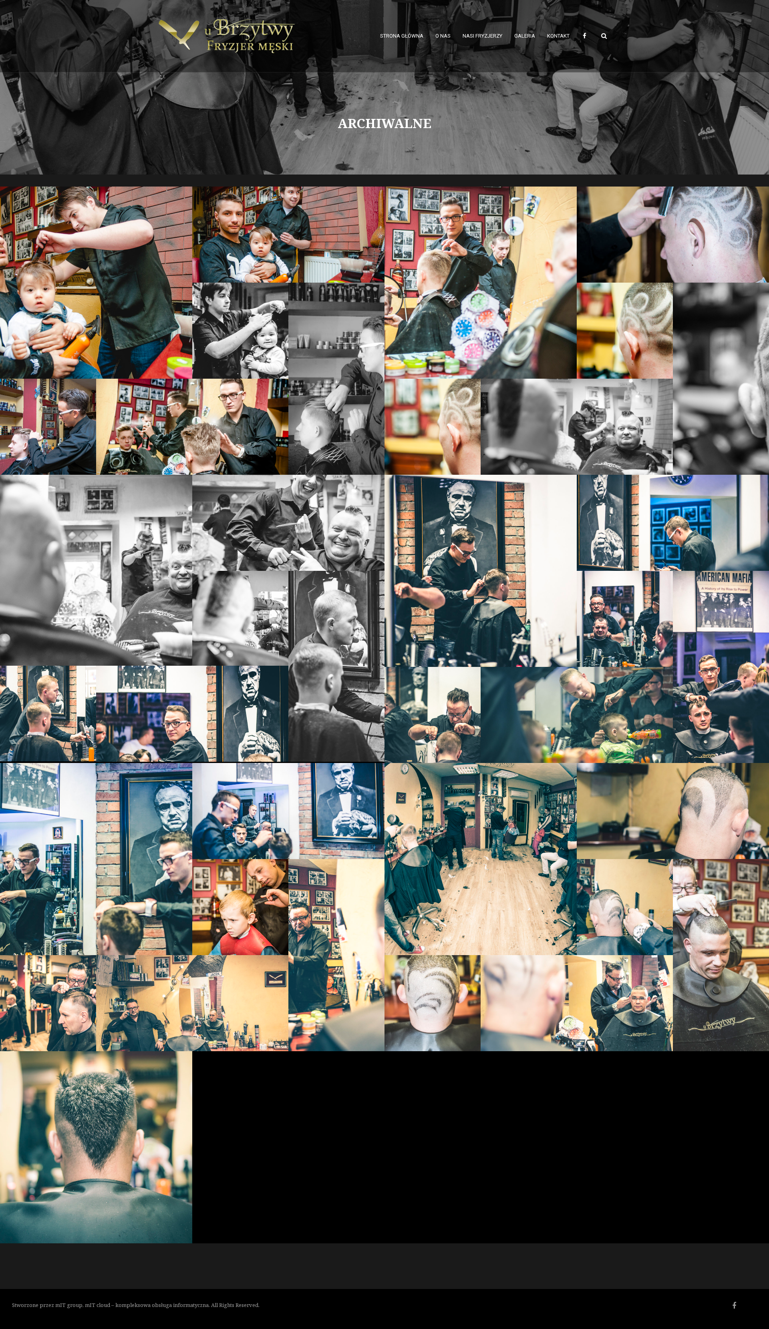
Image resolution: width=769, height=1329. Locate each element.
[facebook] (584, 36)
